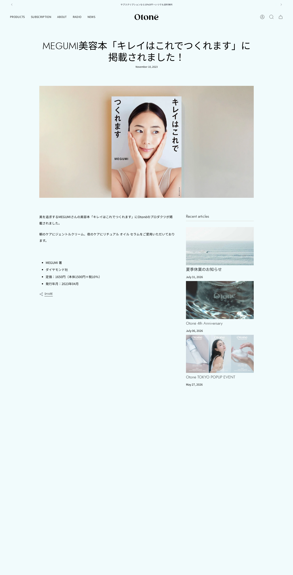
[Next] (281, 4)
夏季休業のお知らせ (204, 270)
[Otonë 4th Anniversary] (220, 300)
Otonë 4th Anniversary (204, 323)
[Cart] (280, 17)
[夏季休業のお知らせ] (220, 246)
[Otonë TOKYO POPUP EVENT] (220, 354)
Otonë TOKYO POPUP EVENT (210, 377)
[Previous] (12, 4)
